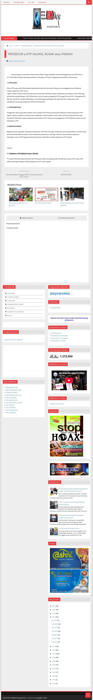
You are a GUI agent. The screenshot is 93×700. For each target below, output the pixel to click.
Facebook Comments (67, 218)
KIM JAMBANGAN (12, 400)
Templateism (30, 698)
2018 (53, 657)
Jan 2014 (54, 620)
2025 (53, 683)
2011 (53, 606)
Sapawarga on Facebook (59, 336)
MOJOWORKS (55, 308)
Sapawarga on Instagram (59, 338)
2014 (53, 617)
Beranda (6, 2)
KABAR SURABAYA (12, 392)
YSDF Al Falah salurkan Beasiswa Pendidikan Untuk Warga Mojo (37, 38)
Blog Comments (27, 218)
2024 (53, 680)
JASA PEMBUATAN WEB (13, 390)
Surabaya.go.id (56, 333)
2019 (53, 661)
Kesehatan (10, 293)
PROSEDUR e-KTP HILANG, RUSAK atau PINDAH (49, 46)
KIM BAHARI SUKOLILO (14, 395)
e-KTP (17, 46)
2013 (53, 613)
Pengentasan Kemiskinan (15, 312)
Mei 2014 (55, 635)
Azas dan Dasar (19, 2)
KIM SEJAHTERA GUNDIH (14, 403)
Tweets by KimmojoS (57, 404)
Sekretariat (42, 2)
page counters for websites (14, 340)
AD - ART (31, 2)
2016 (53, 650)
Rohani (9, 315)
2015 (53, 646)
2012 (53, 610)
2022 (53, 672)
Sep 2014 (55, 638)
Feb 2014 (55, 624)
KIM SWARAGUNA (12, 410)
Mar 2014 (55, 628)
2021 (53, 669)
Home (11, 46)
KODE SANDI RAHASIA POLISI (70, 528)
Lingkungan (11, 301)
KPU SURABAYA (11, 413)
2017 (53, 654)
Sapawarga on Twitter (58, 341)
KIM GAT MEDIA (11, 398)
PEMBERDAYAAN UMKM (15, 304)
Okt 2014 (55, 642)
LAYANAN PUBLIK (26, 46)
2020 (53, 665)
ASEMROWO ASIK (12, 388)
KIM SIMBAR (10, 405)
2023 (53, 676)
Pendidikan (11, 308)
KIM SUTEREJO (11, 408)
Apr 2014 (55, 631)
